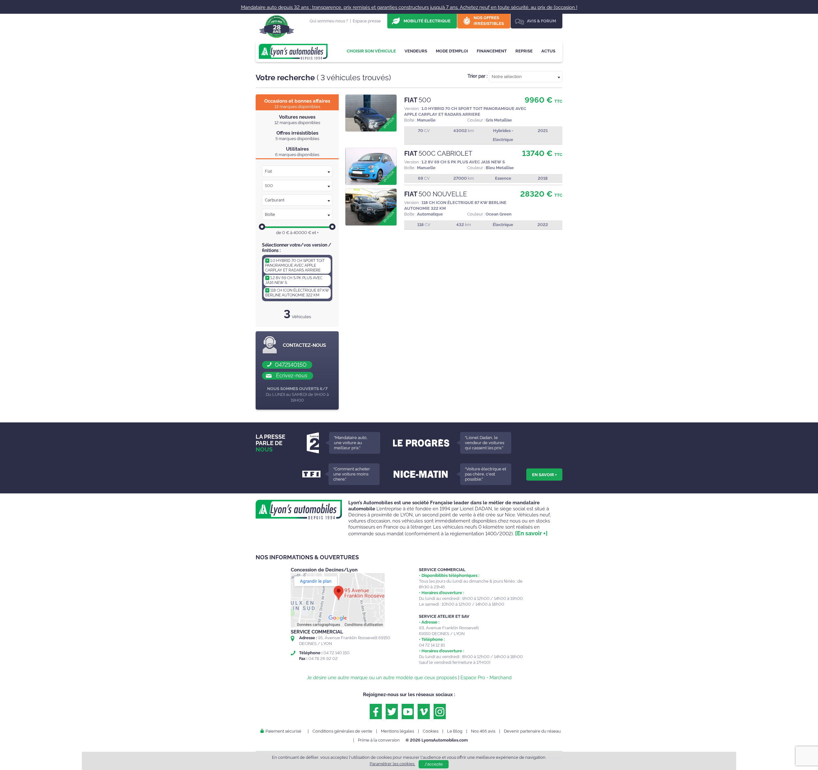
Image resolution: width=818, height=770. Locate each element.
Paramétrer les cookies (392, 763)
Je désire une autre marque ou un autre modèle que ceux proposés (382, 677)
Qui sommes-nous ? (329, 21)
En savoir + (544, 474)
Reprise (524, 51)
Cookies (430, 731)
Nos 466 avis (483, 731)
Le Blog (454, 731)
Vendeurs (416, 51)
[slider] (262, 227)
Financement (492, 51)
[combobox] (525, 76)
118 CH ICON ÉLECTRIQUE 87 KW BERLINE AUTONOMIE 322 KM (297, 292)
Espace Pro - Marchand (486, 677)
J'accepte (433, 764)
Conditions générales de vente (342, 731)
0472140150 (290, 364)
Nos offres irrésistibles (489, 20)
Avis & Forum (541, 21)
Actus (548, 51)
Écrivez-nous (291, 376)
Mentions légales (397, 731)
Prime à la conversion (379, 740)
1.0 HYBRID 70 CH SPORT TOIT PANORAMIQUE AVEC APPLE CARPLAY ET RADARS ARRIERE (295, 265)
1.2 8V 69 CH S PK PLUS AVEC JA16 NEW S (293, 280)
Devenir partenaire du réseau (532, 731)
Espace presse (367, 21)
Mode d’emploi (452, 51)
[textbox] (525, 76)
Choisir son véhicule (371, 51)
